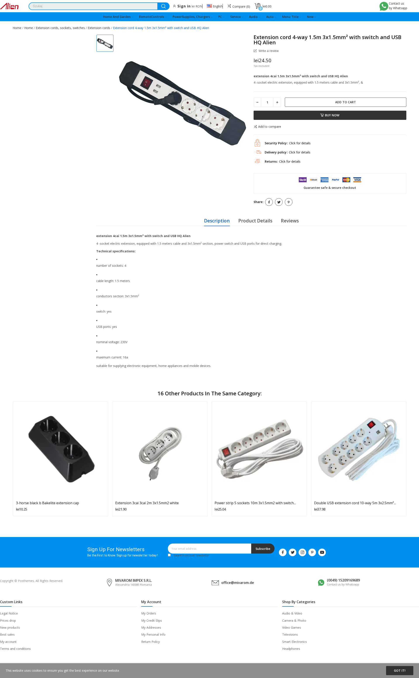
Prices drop (8, 620)
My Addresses (151, 627)
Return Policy (150, 642)
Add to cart (345, 102)
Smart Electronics (294, 642)
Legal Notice (9, 613)
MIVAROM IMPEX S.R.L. (133, 580)
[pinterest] (312, 552)
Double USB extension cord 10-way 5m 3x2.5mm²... (355, 503)
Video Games (291, 627)
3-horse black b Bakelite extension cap (47, 503)
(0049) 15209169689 (343, 580)
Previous (6, 459)
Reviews (290, 221)
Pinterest (288, 202)
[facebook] (283, 552)
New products (10, 627)
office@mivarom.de (237, 582)
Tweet (279, 202)
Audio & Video (292, 613)
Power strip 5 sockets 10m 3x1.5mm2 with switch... (255, 503)
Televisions (290, 634)
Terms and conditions (15, 649)
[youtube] (322, 552)
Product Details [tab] (255, 221)
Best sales (7, 634)
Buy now (332, 115)
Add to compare (269, 127)
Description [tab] (217, 221)
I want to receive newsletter (191, 555)
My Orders (148, 613)
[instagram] (302, 552)
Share (269, 202)
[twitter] (292, 552)
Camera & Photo (294, 620)
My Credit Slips (151, 620)
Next (413, 459)
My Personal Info (153, 634)
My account (8, 642)
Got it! (399, 670)
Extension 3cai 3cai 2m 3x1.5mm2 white (147, 503)
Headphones (291, 649)
